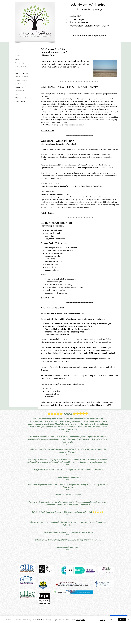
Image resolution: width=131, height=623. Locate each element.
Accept (122, 620)
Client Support (20, 98)
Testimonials (19, 91)
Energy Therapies (21, 77)
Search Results (20, 101)
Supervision (19, 70)
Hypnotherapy (20, 66)
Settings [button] (102, 620)
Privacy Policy (80, 620)
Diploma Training (21, 73)
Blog (16, 94)
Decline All (111, 620)
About (17, 59)
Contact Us (19, 87)
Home (17, 56)
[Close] (128, 619)
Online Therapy (21, 80)
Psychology (19, 84)
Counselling (19, 63)
